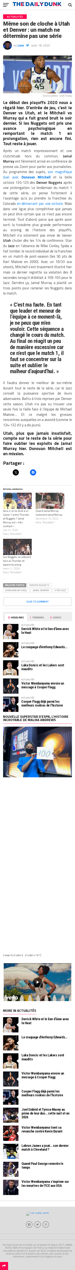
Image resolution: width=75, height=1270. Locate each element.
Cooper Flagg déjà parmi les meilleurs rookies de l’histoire (42, 703)
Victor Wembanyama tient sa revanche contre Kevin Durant (42, 1129)
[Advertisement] (37, 824)
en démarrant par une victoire (40, 203)
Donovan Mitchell (36, 177)
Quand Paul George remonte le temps (42, 1165)
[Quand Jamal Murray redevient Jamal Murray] (50, 501)
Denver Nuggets (39, 585)
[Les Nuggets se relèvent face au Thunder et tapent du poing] (17, 547)
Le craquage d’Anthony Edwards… (44, 647)
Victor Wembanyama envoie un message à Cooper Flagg (42, 685)
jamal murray (41, 590)
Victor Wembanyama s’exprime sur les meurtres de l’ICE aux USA (45, 1183)
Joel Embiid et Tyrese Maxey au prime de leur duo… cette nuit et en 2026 (45, 1113)
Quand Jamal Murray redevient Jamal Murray (49, 513)
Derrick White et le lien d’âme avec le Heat (45, 631)
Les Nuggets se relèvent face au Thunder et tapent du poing (17, 561)
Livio (21, 45)
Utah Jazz (60, 590)
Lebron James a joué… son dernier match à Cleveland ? (45, 1147)
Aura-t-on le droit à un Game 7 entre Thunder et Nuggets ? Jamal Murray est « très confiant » (16, 518)
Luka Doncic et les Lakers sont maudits (42, 667)
